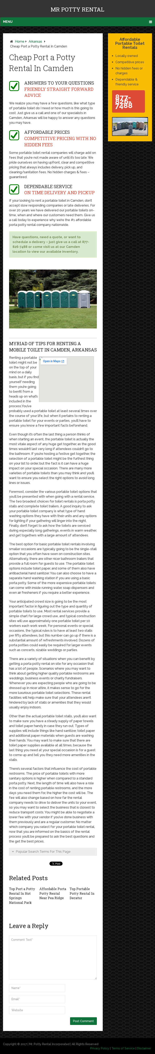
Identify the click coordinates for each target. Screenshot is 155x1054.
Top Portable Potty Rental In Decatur (82, 893)
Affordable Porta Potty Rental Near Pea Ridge (52, 893)
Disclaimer (144, 1048)
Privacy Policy (99, 1048)
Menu (8, 22)
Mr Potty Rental (77, 9)
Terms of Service (123, 1048)
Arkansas (35, 41)
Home (19, 41)
